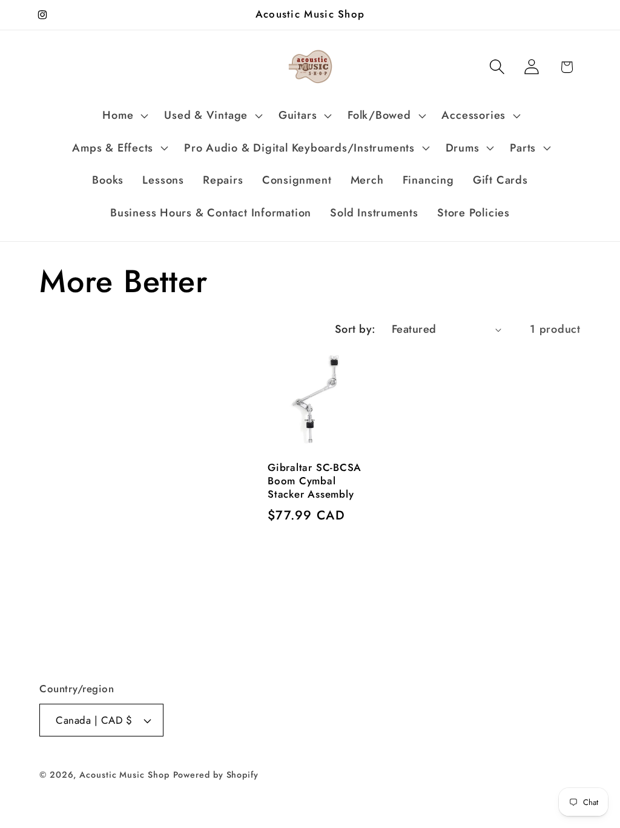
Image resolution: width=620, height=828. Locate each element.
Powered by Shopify (216, 775)
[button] (124, 115)
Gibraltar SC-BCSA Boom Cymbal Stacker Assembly (314, 481)
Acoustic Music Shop (124, 775)
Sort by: (355, 329)
